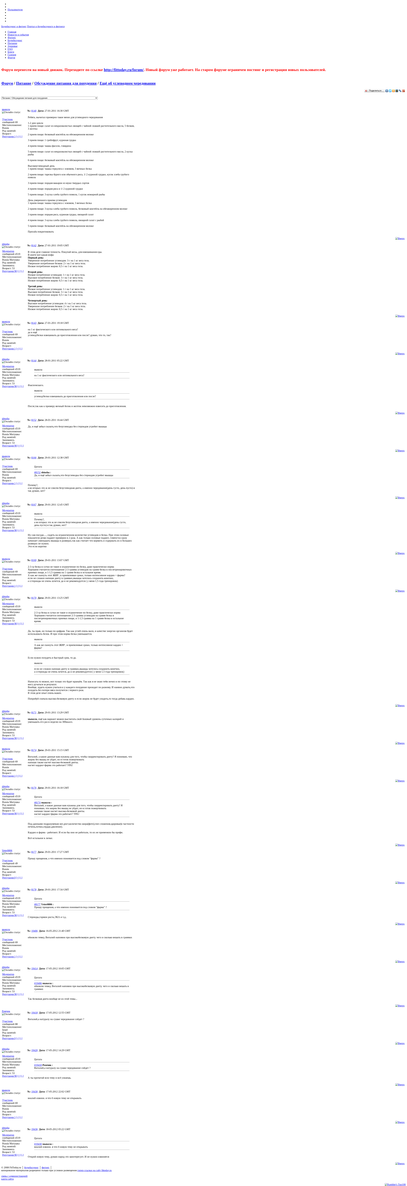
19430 (34, 1091)
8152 (33, 420)
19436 (34, 1129)
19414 (34, 968)
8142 (33, 245)
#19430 (38, 1144)
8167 (33, 504)
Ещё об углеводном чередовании (128, 83)
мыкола (6, 109)
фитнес (45, 1167)
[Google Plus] (403, 91)
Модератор (8, 251)
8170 (33, 597)
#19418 (38, 1065)
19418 (34, 1012)
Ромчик (6, 1011)
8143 (33, 323)
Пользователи (15, 9)
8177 (33, 852)
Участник (7, 119)
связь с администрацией (14, 1176)
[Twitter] (390, 91)
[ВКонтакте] (387, 91)
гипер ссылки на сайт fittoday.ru (94, 1170)
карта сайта (7, 1179)
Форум (7, 83)
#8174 (37, 802)
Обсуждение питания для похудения (65, 83)
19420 (34, 1050)
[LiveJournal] (400, 91)
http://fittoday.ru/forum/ (124, 70)
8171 (33, 712)
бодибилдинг (31, 1167)
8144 (33, 360)
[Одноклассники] (393, 91)
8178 (33, 889)
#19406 (38, 983)
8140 (33, 110)
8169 (33, 560)
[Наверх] (400, 238)
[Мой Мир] (397, 91)
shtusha (5, 244)
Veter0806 (7, 850)
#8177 (37, 904)
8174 (33, 750)
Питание (23, 83)
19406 (34, 931)
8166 (33, 457)
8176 (33, 787)
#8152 (37, 472)
